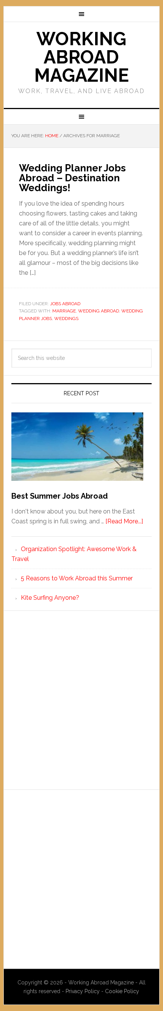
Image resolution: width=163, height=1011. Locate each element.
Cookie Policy (122, 991)
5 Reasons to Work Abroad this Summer (77, 578)
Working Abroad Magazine (81, 57)
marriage (64, 311)
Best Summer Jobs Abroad (59, 496)
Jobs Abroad (65, 303)
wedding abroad (98, 311)
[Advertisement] (81, 700)
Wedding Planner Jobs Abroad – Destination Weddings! (72, 177)
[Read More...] (124, 521)
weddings (66, 318)
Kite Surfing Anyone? (50, 597)
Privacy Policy (83, 991)
